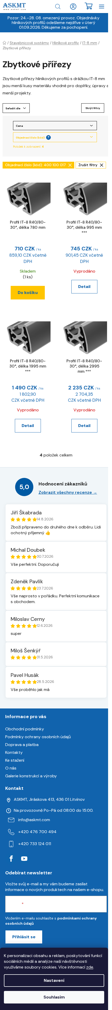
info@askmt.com (34, 819)
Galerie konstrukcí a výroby (31, 776)
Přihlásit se (23, 937)
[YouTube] (24, 859)
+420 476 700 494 (37, 831)
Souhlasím (54, 997)
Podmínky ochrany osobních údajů (38, 737)
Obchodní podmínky (24, 729)
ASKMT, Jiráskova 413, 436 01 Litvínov (49, 799)
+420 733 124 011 (34, 843)
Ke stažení (14, 760)
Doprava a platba (22, 744)
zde (89, 967)
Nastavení (54, 980)
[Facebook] (11, 859)
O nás (10, 768)
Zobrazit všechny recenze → (68, 492)
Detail (84, 286)
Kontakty (14, 752)
